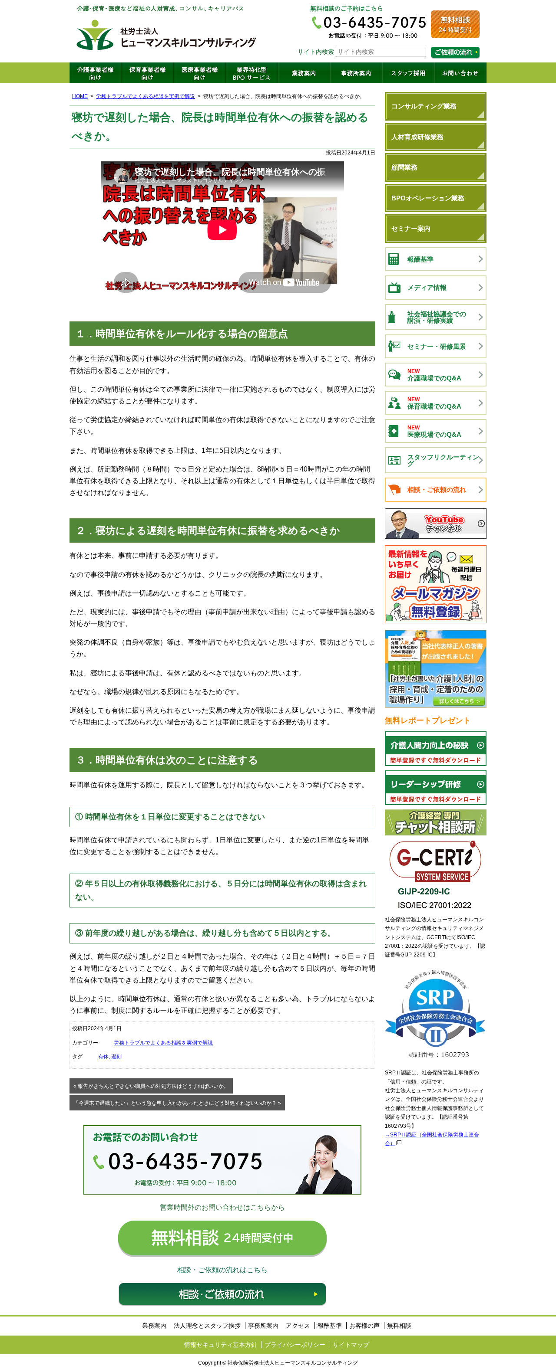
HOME (80, 96)
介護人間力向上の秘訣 (435, 748)
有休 (103, 1057)
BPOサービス (252, 72)
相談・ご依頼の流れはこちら (455, 53)
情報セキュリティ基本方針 (220, 1344)
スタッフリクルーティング (443, 460)
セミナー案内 (410, 228)
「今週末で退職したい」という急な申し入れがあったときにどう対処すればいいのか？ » (177, 1103)
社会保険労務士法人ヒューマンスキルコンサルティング (167, 31)
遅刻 (116, 1057)
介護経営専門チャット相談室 (435, 822)
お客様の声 (364, 1325)
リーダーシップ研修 (435, 787)
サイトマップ (351, 1344)
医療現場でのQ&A (434, 431)
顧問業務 (404, 167)
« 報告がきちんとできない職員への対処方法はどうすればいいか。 (151, 1086)
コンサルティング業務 (424, 106)
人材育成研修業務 (417, 137)
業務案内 (304, 72)
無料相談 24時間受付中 (222, 1239)
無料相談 (399, 1325)
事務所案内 (356, 72)
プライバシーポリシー (295, 1344)
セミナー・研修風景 (436, 346)
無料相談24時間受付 (455, 24)
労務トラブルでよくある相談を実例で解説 (145, 96)
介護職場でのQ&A (434, 375)
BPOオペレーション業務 (427, 198)
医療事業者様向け (200, 72)
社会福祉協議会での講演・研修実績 (436, 317)
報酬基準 (420, 259)
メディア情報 (427, 287)
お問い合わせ (460, 72)
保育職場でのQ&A (434, 403)
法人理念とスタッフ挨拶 (207, 1325)
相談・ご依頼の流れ (222, 1294)
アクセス (298, 1325)
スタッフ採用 (408, 72)
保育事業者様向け (148, 72)
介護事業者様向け (96, 72)
